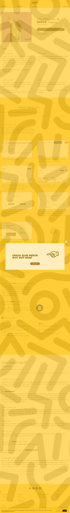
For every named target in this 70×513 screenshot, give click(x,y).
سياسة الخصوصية (5, 511)
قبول (65, 510)
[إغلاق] (68, 510)
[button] (66, 242)
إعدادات (58, 510)
